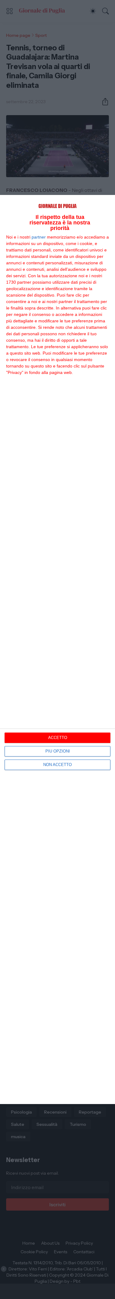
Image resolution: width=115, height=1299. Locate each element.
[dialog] (57, 649)
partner (39, 237)
